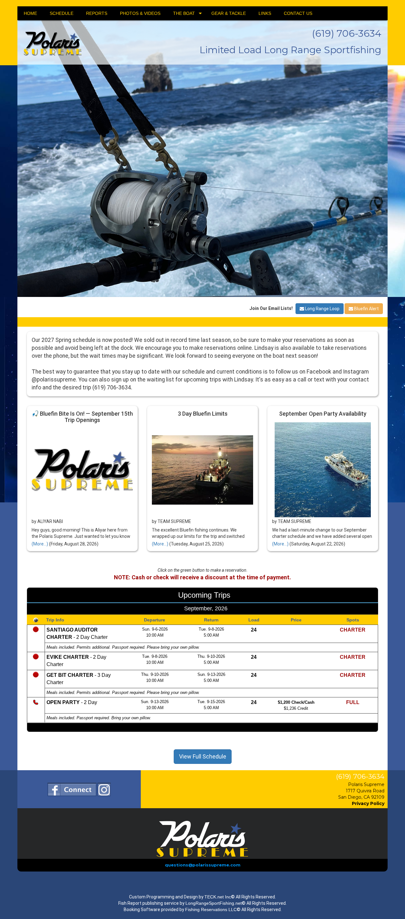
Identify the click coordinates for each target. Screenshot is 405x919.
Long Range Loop (322, 524)
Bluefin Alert (366, 524)
